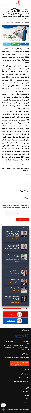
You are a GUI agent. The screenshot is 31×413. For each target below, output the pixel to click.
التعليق (27, 174)
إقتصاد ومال (6, 22)
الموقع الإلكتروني (25, 198)
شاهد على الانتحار (14, 279)
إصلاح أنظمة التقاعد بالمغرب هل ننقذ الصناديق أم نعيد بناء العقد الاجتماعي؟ (11, 246)
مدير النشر (26, 402)
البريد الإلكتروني (24, 190)
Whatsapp (16, 44)
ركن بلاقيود (24, 227)
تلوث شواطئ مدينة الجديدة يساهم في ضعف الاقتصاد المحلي (12, 298)
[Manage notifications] (3, 409)
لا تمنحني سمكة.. (14, 288)
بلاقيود (26, 22)
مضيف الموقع (25, 391)
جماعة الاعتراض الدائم (13, 270)
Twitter (7, 44)
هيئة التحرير (26, 398)
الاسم (27, 183)
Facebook (25, 44)
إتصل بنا (27, 395)
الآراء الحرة (24, 267)
